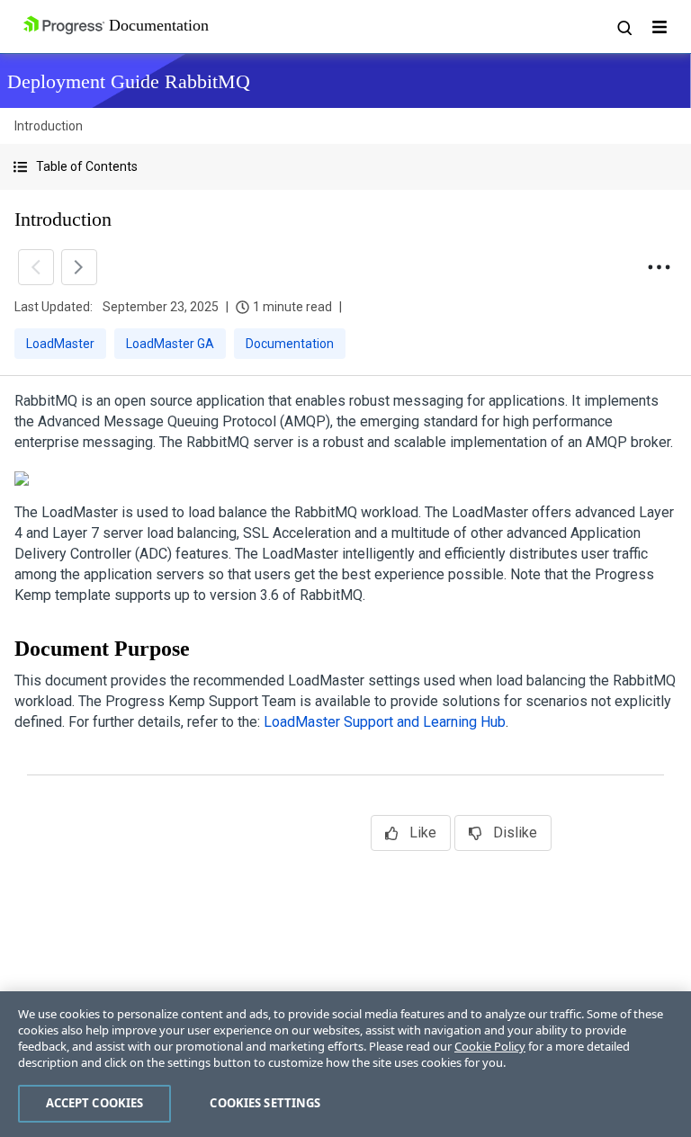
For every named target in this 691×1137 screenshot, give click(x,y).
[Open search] (623, 27)
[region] (345, 1064)
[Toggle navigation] (659, 27)
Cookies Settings (265, 1103)
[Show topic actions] (659, 267)
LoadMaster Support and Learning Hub (385, 721)
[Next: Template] (79, 267)
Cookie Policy (489, 1046)
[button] (345, 167)
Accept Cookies (95, 1103)
